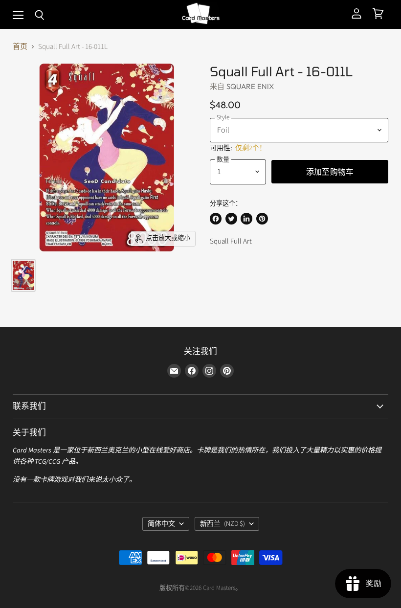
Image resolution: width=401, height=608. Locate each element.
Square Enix (250, 86)
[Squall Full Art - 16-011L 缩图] (23, 275)
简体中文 (161, 524)
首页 (20, 47)
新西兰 (222, 524)
